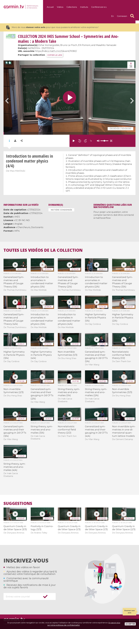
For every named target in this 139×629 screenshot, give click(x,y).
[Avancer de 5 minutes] (85, 141)
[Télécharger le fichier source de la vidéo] (15, 140)
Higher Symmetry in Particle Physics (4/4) (41, 355)
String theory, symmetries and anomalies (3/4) (42, 429)
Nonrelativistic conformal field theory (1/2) (121, 355)
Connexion (122, 16)
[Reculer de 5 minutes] (80, 141)
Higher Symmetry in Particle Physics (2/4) (122, 317)
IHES (17, 216)
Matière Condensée (61, 210)
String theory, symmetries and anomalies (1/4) (69, 392)
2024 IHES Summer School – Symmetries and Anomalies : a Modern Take (68, 39)
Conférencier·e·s (98, 7)
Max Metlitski (17, 170)
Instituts (84, 7)
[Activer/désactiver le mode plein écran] (111, 141)
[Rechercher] (132, 16)
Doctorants (37, 227)
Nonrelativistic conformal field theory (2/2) (67, 429)
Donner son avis (129, 612)
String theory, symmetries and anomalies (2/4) (96, 392)
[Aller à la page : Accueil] (14, 6)
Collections (72, 7)
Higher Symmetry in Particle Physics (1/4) (95, 317)
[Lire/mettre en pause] (74, 141)
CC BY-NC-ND (22, 220)
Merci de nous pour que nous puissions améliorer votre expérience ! (55, 27)
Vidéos (60, 7)
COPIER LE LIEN (54, 55)
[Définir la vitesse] (97, 141)
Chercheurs (23, 227)
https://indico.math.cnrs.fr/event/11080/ (56, 51)
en (112, 16)
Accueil (50, 7)
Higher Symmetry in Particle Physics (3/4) (14, 355)
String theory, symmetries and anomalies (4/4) (15, 467)
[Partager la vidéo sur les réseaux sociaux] (22, 140)
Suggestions (18, 503)
